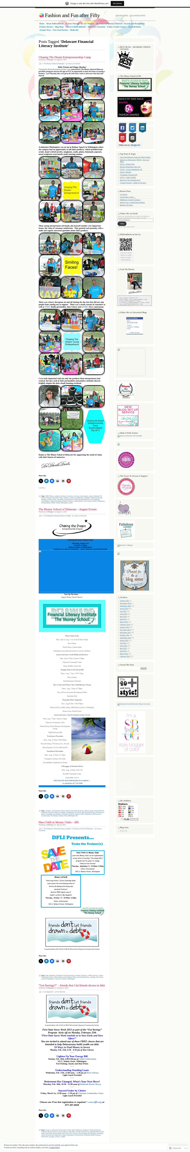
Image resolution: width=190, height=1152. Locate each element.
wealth (63, 1136)
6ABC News (49, 496)
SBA (82, 814)
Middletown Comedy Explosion (130, 200)
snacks (57, 1136)
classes (48, 1130)
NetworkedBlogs (132, 318)
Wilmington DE (73, 816)
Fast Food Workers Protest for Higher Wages (135, 157)
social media (45, 816)
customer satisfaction (76, 498)
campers (48, 811)
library (43, 814)
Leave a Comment (74, 63)
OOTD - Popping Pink (127, 164)
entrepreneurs (69, 499)
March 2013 (124, 622)
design (49, 499)
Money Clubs (71, 977)
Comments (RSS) (138, 16)
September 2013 (125, 606)
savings (92, 977)
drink (54, 499)
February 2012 (125, 656)
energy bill (79, 1131)
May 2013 (123, 616)
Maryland (70, 1135)
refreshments (78, 1135)
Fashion (129, 327)
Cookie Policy (54, 1148)
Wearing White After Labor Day (130, 167)
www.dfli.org (95, 1102)
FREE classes (93, 975)
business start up (73, 496)
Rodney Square (67, 501)
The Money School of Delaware (54, 63)
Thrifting (136, 327)
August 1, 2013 (61, 512)
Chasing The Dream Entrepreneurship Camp (65, 57)
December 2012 (125, 630)
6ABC (85, 307)
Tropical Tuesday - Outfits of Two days (133, 183)
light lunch (58, 1135)
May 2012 (123, 648)
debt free (101, 811)
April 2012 (123, 651)
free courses (73, 1133)
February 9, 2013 (62, 988)
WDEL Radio (55, 503)
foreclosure (100, 812)
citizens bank (88, 811)
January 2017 (124, 601)
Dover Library (93, 1073)
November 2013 (125, 603)
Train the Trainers (61, 979)
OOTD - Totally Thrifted (128, 177)
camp (90, 496)
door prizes (54, 1131)
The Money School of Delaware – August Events (68, 509)
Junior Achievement (60, 977)
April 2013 (123, 619)
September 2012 (125, 638)
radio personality (55, 501)
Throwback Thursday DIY (128, 175)
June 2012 (123, 646)
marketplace (45, 501)
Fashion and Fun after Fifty (72, 15)
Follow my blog (134, 332)
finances (84, 975)
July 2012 (123, 643)
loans (64, 1135)
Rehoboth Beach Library (90, 1084)
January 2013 (124, 627)
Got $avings (92, 1133)
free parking (83, 1133)
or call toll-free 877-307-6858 (72, 783)
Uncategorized (48, 992)
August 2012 (124, 640)
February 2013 (125, 624)
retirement (44, 1136)
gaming (96, 499)
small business (79, 501)
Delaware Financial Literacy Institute (53, 812)
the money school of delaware (94, 501)
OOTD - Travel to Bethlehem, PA (131, 169)
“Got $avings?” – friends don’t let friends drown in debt (72, 985)
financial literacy (90, 812)
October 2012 (124, 635)
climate (65, 498)
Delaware (52, 975)
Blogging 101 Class (126, 205)
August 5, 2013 (61, 60)
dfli (83, 812)
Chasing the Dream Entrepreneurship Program (68, 811)
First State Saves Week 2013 (55, 1133)
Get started (117, 3)
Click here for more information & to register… (72, 781)
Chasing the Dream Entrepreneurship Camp (55, 69)
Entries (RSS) (123, 16)
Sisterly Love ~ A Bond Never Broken (132, 202)
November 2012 (125, 632)
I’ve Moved (123, 194)
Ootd (128, 329)
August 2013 (124, 608)
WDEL (47, 307)
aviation (57, 496)
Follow (122, 224)
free (67, 1133)
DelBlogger (50, 60)
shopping (87, 814)
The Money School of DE (58, 816)
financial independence (82, 499)
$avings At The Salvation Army (130, 180)
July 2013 (123, 611)
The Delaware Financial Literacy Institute (57, 516)
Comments (60, 992)
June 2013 (123, 614)
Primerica (65, 814)
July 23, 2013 (61, 825)
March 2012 (124, 654)
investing (100, 1133)
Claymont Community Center (90, 1093)
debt (95, 811)
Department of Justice (73, 812)
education (60, 499)
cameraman (84, 496)
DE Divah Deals (132, 322)
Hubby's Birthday (125, 172)
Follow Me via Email (129, 214)
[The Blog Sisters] (134, 590)
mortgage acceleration (53, 814)
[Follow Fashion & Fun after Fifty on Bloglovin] (130, 146)
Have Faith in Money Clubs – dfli (59, 822)
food (92, 499)
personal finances (83, 977)
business (63, 496)
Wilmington (64, 503)
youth (71, 503)
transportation (45, 503)
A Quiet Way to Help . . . (128, 197)
